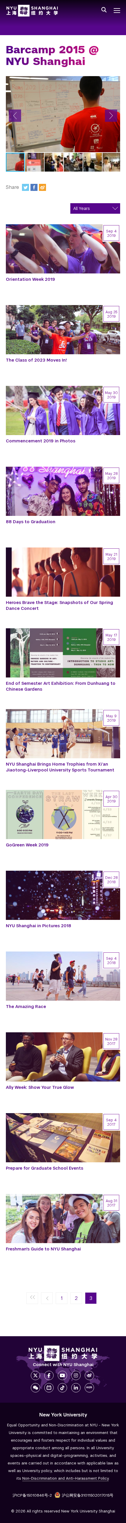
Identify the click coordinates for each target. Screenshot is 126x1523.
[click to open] (117, 10)
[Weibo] (42, 187)
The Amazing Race (26, 1006)
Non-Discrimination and (65, 1478)
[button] (15, 115)
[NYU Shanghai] (63, 1353)
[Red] (89, 1387)
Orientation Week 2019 (30, 279)
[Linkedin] (76, 1387)
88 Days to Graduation (30, 521)
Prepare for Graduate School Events (44, 1168)
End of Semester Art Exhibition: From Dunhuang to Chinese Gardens (60, 686)
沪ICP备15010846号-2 (32, 1495)
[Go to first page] (32, 1298)
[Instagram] (76, 1375)
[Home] (32, 10)
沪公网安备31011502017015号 (87, 1495)
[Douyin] (62, 1387)
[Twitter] (25, 187)
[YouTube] (62, 1375)
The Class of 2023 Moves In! (36, 360)
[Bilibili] (49, 1387)
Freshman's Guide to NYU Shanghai (43, 1249)
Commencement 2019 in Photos (40, 441)
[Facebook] (34, 187)
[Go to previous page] (47, 1298)
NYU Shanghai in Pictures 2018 (38, 925)
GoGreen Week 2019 (27, 845)
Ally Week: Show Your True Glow (40, 1087)
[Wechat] (35, 1387)
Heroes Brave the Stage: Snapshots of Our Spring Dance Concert (59, 605)
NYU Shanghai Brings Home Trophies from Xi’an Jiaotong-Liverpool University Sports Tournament (60, 767)
